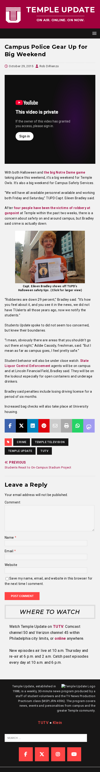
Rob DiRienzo (49, 66)
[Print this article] (66, 426)
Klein (57, 722)
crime (21, 442)
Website (11, 565)
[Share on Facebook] (10, 426)
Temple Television (50, 442)
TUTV (44, 451)
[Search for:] (46, 737)
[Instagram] (58, 754)
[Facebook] (26, 754)
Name (10, 537)
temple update (20, 451)
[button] (93, 33)
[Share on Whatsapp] (77, 426)
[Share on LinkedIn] (32, 426)
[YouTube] (74, 754)
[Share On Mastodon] (88, 426)
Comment (12, 502)
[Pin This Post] (44, 426)
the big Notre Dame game (64, 172)
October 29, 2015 (21, 66)
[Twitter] (42, 754)
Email (9, 551)
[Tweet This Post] (21, 426)
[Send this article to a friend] (55, 426)
